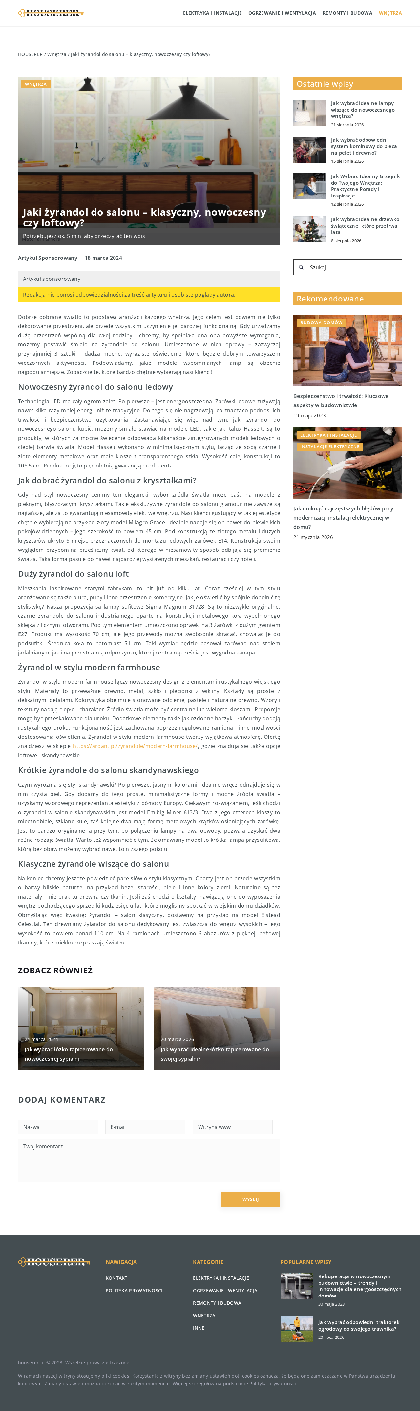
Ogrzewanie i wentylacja (282, 13)
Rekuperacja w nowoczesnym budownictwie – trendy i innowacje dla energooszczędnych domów (360, 1286)
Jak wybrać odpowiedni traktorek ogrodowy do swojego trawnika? (359, 1325)
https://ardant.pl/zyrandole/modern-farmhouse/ (135, 746)
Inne (198, 1328)
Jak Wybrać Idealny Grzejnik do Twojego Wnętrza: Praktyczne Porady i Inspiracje (365, 186)
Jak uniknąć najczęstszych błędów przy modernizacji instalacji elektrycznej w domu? (343, 517)
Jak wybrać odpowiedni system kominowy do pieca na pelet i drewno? (364, 146)
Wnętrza (390, 13)
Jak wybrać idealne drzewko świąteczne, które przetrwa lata (365, 225)
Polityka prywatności (134, 1290)
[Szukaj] (301, 267)
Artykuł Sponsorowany (47, 257)
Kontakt (117, 1278)
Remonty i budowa (347, 13)
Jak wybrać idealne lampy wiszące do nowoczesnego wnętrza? (363, 109)
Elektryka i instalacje (212, 13)
